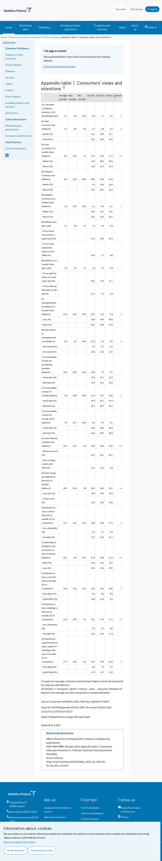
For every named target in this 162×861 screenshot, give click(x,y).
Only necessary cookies (42, 850)
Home (8, 27)
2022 (46, 37)
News (122, 27)
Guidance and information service (57, 809)
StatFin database (90, 807)
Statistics (14, 37)
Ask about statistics (55, 817)
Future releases (13, 64)
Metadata (44, 27)
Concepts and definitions (18, 135)
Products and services (102, 27)
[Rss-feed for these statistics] (19, 156)
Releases (10, 71)
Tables (8, 83)
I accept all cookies (15, 850)
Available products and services (17, 104)
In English (152, 9)
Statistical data (25, 27)
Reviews (10, 77)
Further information (15, 148)
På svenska (136, 9)
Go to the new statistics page (59, 66)
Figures (9, 90)
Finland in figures (90, 818)
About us (135, 27)
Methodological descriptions (13, 127)
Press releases (13, 96)
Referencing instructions (59, 733)
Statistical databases (92, 813)
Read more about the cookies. (20, 842)
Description (11, 112)
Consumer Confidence (31, 37)
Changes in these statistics (14, 56)
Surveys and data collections (70, 27)
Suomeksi (120, 9)
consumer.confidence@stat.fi (56, 711)
